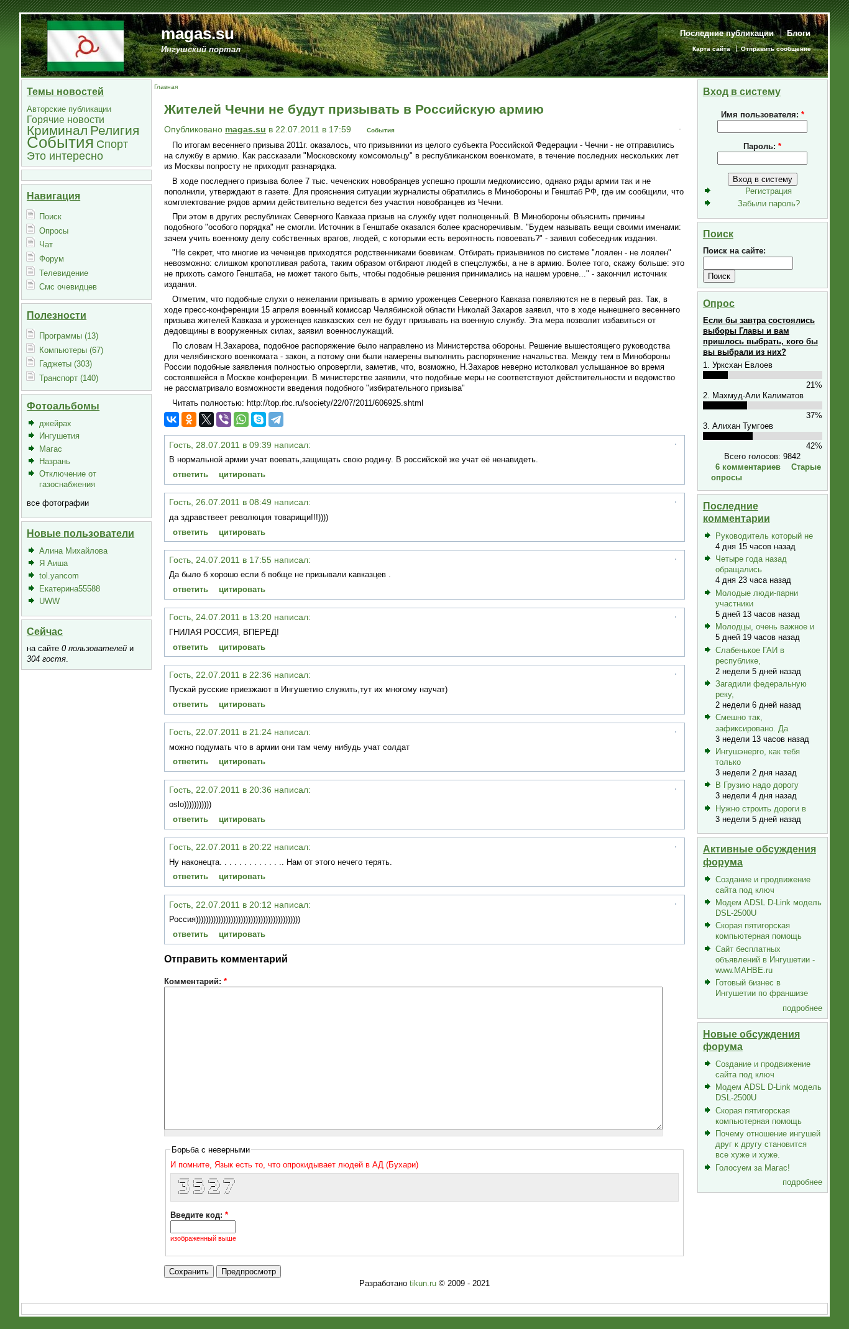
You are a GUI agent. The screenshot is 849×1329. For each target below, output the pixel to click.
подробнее (802, 1008)
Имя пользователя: (762, 114)
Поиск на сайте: (734, 250)
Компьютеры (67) (71, 350)
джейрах (55, 423)
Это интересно (65, 155)
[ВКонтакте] (171, 419)
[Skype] (258, 419)
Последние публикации (727, 33)
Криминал (57, 130)
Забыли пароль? (769, 203)
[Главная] (85, 45)
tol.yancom (59, 575)
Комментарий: (195, 981)
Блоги (798, 33)
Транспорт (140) (68, 378)
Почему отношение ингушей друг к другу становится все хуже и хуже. (767, 1144)
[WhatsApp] (241, 419)
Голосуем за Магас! (752, 1167)
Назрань (54, 461)
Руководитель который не (764, 536)
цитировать (242, 474)
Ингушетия (59, 436)
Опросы (53, 230)
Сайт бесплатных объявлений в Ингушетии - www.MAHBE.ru (765, 959)
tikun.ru (423, 1283)
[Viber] (223, 419)
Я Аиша (53, 563)
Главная (166, 86)
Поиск (50, 216)
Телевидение (63, 273)
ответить (190, 474)
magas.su (197, 33)
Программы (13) (68, 335)
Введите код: (199, 1215)
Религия (114, 130)
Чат (46, 244)
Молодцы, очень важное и (764, 626)
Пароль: (762, 146)
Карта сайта (711, 48)
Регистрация (768, 191)
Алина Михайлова (73, 550)
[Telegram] (275, 419)
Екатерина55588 (69, 588)
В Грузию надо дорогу (757, 785)
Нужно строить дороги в (760, 808)
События (60, 142)
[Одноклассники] (188, 419)
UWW (49, 601)
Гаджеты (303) (65, 363)
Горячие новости (65, 119)
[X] (206, 419)
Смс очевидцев (68, 286)
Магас (50, 449)
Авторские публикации (69, 109)
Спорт (112, 143)
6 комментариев (748, 467)
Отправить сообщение (776, 48)
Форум (51, 258)
